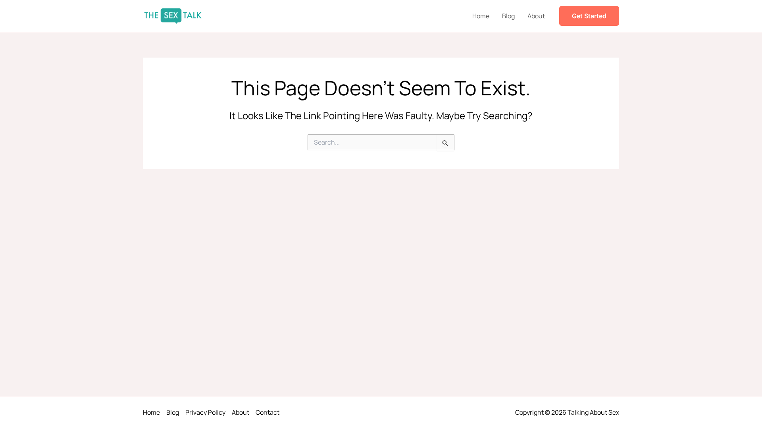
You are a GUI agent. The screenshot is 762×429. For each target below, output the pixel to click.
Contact (267, 412)
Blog (508, 16)
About (536, 16)
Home (480, 16)
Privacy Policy (205, 412)
